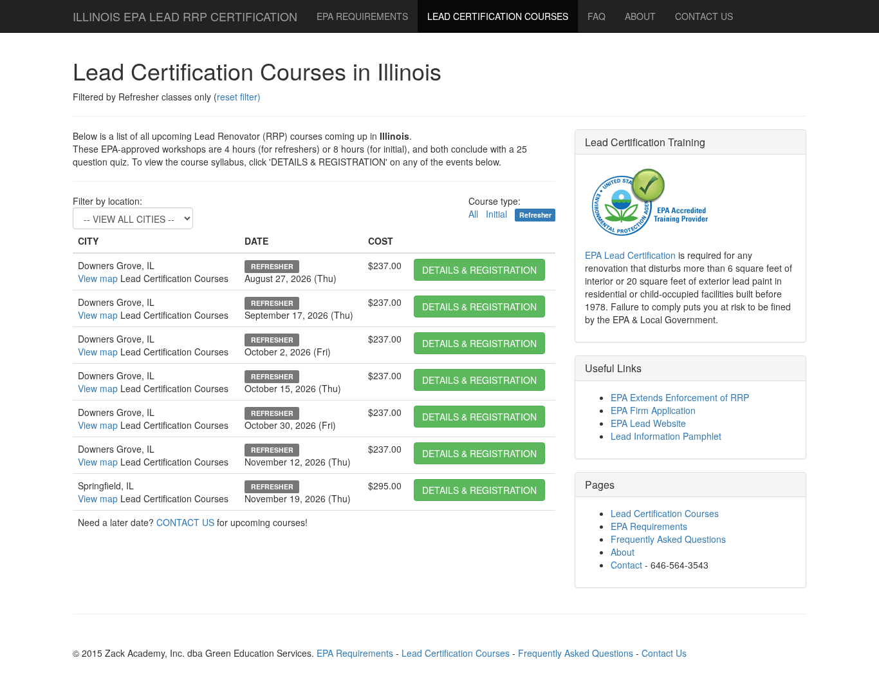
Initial (496, 213)
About (622, 551)
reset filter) (239, 96)
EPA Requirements (649, 526)
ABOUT (640, 16)
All (473, 213)
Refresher (535, 215)
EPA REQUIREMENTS (362, 16)
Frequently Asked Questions (668, 539)
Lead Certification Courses (665, 513)
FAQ (597, 16)
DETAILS (479, 269)
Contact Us (664, 652)
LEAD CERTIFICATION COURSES (497, 16)
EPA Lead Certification (630, 255)
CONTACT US (185, 522)
